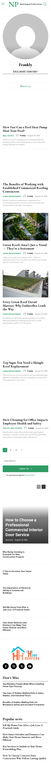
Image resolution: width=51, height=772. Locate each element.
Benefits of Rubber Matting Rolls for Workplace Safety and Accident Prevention (23, 703)
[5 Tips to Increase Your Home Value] (41, 572)
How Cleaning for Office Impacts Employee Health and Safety (25, 421)
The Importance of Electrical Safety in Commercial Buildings (16, 590)
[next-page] (21, 450)
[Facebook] (6, 666)
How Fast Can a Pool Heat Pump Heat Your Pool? (25, 129)
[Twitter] (22, 666)
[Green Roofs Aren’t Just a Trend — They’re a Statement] (25, 226)
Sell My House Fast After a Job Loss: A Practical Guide (16, 608)
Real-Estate (8, 136)
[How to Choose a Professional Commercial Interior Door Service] (25, 513)
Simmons (9, 540)
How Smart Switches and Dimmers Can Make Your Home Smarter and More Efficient (15, 626)
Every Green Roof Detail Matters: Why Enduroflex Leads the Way (24, 305)
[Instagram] (14, 666)
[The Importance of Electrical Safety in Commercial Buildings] (41, 590)
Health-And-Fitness (12, 428)
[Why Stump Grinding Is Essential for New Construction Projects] (41, 554)
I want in (24, 469)
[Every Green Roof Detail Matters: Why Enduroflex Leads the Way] (25, 283)
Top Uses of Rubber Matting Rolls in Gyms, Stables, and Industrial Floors (23, 694)
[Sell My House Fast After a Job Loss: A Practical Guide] (41, 608)
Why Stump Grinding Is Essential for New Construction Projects (13, 554)
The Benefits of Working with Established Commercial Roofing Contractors (25, 187)
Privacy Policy (29, 475)
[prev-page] (39, 487)
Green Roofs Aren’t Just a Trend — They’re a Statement (25, 246)
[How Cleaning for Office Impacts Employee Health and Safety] (25, 401)
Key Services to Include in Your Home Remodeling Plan (22, 748)
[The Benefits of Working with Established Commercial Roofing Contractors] (25, 166)
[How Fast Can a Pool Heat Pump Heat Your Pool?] (25, 109)
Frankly (23, 136)
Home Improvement (12, 196)
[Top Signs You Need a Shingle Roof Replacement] (25, 344)
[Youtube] (30, 666)
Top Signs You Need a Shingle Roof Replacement (23, 364)
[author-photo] (17, 135)
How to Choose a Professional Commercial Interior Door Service (24, 527)
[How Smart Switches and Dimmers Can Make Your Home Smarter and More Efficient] (41, 626)
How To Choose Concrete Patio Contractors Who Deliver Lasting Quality (24, 757)
